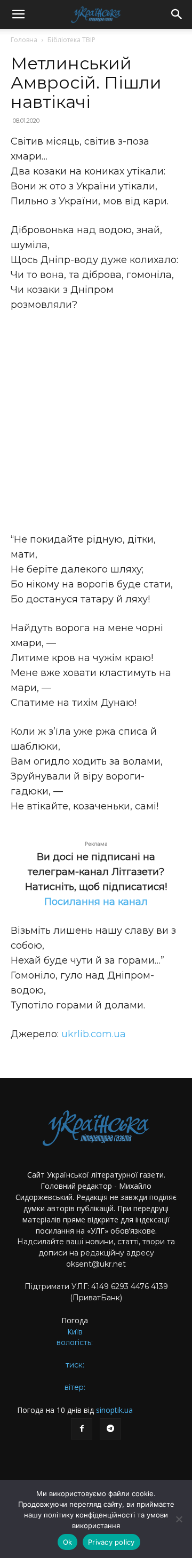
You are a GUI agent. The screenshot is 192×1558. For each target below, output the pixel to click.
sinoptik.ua (114, 1410)
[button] (18, 14)
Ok (68, 1542)
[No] (178, 1519)
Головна (24, 39)
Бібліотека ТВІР (71, 39)
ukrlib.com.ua (93, 1034)
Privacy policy (111, 1542)
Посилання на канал (96, 902)
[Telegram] (110, 1429)
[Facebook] (81, 1429)
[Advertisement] (96, 422)
